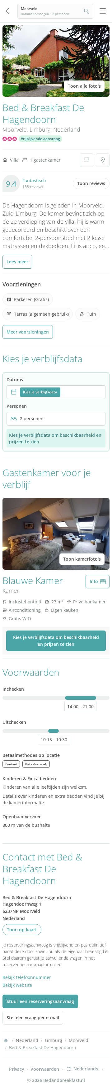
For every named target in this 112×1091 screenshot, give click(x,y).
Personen (17, 406)
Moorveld (14, 129)
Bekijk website (17, 985)
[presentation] (56, 392)
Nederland (66, 129)
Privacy (16, 1069)
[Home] (5, 1040)
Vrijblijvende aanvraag (40, 138)
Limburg (40, 129)
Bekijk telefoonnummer (26, 977)
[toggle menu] (102, 11)
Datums (15, 379)
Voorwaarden (44, 1069)
